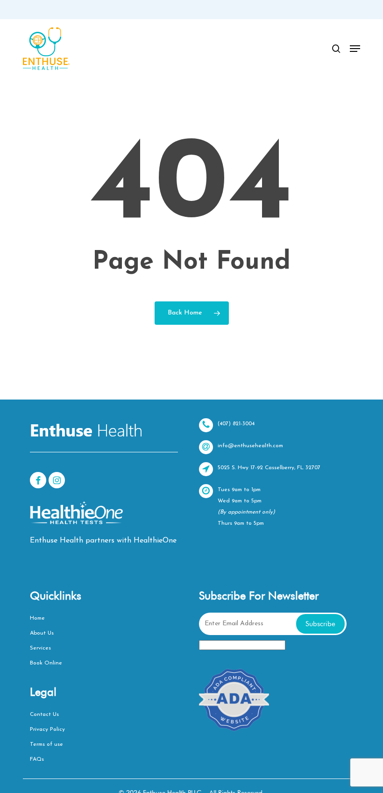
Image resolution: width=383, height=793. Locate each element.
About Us (42, 633)
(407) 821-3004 (236, 424)
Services (40, 648)
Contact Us (44, 714)
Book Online (46, 663)
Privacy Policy (47, 729)
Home (37, 618)
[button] (355, 48)
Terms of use (46, 744)
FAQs (37, 759)
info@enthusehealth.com (250, 446)
